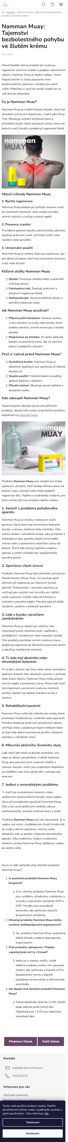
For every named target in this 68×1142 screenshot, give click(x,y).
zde (46, 1113)
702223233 (20, 1076)
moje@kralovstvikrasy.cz (27, 1068)
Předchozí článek (20, 1041)
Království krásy (28, 415)
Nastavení (32, 1122)
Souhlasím (32, 1133)
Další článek (50, 1041)
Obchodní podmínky (15, 1095)
